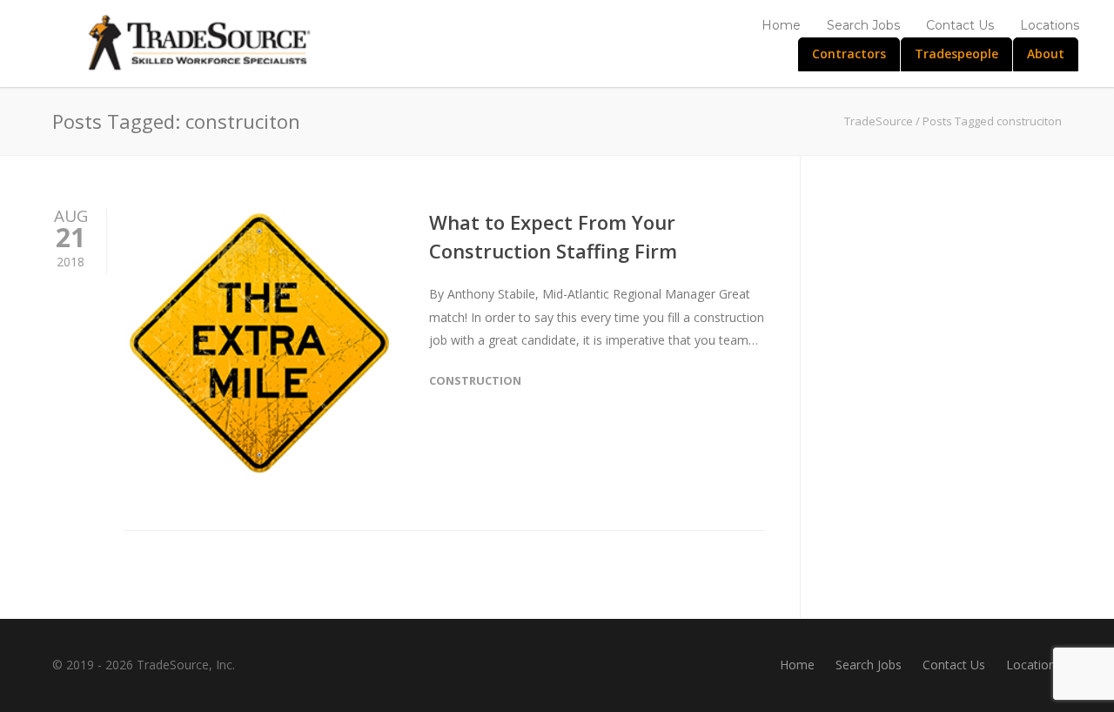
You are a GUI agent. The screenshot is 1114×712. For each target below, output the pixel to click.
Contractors (849, 53)
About (1045, 53)
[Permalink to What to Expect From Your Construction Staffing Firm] (259, 343)
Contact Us (960, 25)
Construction (475, 380)
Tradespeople (956, 53)
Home (781, 25)
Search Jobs (863, 25)
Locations (1049, 25)
